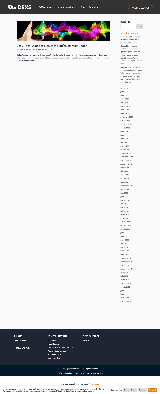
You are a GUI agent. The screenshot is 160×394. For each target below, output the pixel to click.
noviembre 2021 (126, 262)
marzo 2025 (125, 146)
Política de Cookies (65, 373)
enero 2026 (124, 113)
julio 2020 (124, 291)
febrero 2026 (125, 110)
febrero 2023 (125, 211)
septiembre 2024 (126, 164)
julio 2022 (124, 233)
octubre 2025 (125, 121)
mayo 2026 (124, 99)
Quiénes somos (46, 7)
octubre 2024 (125, 160)
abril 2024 (124, 171)
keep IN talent (53, 344)
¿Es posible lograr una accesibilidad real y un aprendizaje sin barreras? (130, 49)
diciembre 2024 (126, 153)
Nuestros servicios (65, 7)
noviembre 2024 (126, 157)
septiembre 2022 (126, 225)
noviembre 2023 (126, 186)
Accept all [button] (152, 390)
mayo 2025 (124, 139)
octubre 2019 (125, 301)
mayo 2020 (124, 298)
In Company (52, 340)
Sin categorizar (48, 50)
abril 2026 (124, 102)
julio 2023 (124, 193)
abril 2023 (124, 204)
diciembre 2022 (126, 218)
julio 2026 (124, 92)
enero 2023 (124, 215)
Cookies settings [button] (129, 390)
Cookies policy (116, 390)
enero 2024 (124, 182)
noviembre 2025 (126, 117)
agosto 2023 (125, 189)
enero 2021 (124, 280)
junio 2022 (124, 236)
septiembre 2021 (126, 269)
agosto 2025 (125, 128)
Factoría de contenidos (57, 351)
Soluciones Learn (54, 354)
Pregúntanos (94, 384)
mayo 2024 (124, 168)
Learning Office (54, 358)
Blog (83, 7)
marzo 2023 (125, 207)
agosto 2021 (125, 273)
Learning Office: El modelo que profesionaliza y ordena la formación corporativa (131, 70)
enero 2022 (124, 254)
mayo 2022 (124, 240)
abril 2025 (124, 142)
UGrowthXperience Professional (60, 347)
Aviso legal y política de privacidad (89, 373)
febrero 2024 (125, 178)
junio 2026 (124, 95)
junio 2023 (124, 197)
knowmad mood (20, 340)
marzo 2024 (125, 175)
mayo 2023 (124, 200)
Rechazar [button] (142, 390)
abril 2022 (124, 244)
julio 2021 (124, 276)
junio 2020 (124, 294)
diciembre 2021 (126, 258)
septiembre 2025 (126, 124)
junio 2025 (124, 135)
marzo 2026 (125, 106)
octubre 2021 (125, 265)
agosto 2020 (125, 287)
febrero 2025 (125, 150)
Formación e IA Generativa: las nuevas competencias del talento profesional (131, 39)
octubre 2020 (125, 283)
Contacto (93, 7)
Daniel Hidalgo (25, 50)
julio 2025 (124, 131)
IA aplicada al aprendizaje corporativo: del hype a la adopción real (130, 79)
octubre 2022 (125, 222)
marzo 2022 (125, 247)
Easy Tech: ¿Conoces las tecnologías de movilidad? (52, 45)
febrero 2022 (125, 251)
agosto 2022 (125, 229)
